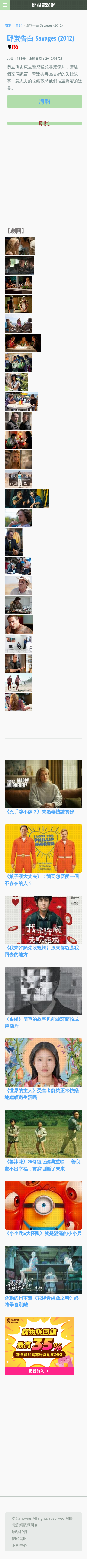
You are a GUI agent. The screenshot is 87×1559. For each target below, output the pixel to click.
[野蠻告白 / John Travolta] (18, 662)
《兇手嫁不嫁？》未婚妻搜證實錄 (39, 812)
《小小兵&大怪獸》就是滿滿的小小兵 (43, 1233)
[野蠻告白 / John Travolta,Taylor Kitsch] (18, 420)
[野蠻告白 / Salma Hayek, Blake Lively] (18, 284)
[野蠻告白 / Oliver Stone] (18, 585)
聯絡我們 (19, 1531)
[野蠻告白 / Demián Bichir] (14, 541)
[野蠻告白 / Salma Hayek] (16, 381)
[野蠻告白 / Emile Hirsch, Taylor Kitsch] (18, 303)
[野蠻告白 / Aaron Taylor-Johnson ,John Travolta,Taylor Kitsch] (21, 400)
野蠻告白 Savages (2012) (40, 38)
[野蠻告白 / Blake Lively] (18, 459)
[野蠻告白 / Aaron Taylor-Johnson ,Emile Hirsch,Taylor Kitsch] (18, 362)
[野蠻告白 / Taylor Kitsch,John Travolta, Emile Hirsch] (19, 264)
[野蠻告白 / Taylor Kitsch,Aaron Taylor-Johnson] (27, 498)
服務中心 (19, 1545)
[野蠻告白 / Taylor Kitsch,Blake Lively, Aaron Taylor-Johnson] (18, 323)
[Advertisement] (43, 181)
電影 (18, 25)
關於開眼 (19, 1538)
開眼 (8, 25)
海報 (45, 101)
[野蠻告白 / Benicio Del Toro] (18, 604)
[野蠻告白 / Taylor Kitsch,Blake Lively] (18, 701)
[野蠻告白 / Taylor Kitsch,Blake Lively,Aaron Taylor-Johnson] (23, 342)
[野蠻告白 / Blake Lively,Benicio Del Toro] (20, 245)
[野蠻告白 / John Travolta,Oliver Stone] (18, 643)
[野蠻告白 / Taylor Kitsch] (19, 623)
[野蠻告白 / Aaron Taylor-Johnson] (18, 517)
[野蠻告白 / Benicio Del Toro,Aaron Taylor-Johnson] (18, 439)
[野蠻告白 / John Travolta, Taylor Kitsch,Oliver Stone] (18, 565)
